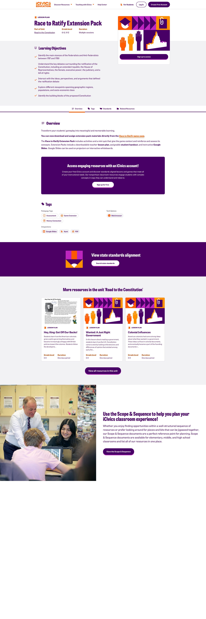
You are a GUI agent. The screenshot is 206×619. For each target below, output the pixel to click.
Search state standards (105, 263)
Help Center (102, 4)
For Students (128, 4)
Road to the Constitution (44, 32)
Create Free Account (159, 4)
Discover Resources (62, 4)
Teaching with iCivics (84, 4)
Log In (141, 4)
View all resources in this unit (103, 370)
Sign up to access (144, 56)
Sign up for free (103, 184)
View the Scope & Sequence (118, 451)
